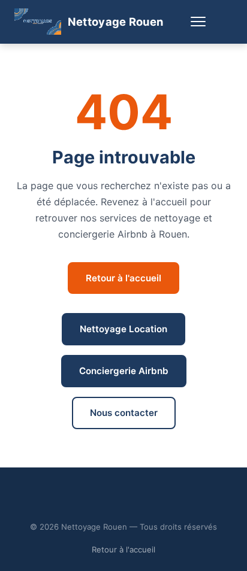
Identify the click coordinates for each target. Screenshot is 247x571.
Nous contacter (124, 412)
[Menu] (197, 22)
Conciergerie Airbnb (123, 370)
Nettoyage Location (123, 329)
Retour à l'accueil (123, 278)
